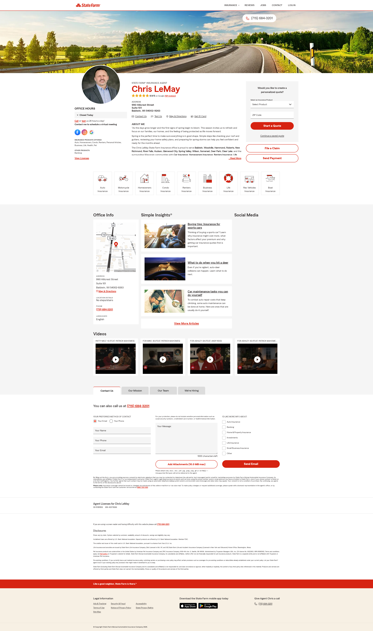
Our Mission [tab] (135, 390)
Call (77, 121)
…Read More (235, 158)
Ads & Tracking (99, 604)
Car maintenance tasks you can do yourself (208, 293)
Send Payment (272, 158)
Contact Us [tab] (107, 390)
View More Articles (186, 323)
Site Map (97, 612)
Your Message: (164, 426)
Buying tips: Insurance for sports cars (204, 226)
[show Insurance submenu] (238, 5)
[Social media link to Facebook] (77, 132)
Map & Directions (107, 291)
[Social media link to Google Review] (91, 132)
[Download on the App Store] (188, 606)
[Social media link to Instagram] (84, 132)
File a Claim (272, 148)
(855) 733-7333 (142, 487)
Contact (277, 5)
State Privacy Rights (144, 608)
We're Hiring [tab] (192, 390)
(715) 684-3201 (104, 309)
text (84, 121)
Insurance (230, 5)
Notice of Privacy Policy (121, 608)
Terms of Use (98, 608)
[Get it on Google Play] (208, 606)
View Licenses (82, 158)
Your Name (100, 430)
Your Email (102, 421)
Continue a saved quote (272, 136)
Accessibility (141, 604)
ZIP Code (256, 115)
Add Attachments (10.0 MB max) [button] (186, 464)
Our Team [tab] (163, 390)
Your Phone (119, 421)
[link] (88, 5)
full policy (104, 554)
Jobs (263, 5)
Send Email (251, 464)
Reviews (249, 5)
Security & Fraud (118, 604)
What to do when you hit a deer (208, 262)
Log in (291, 5)
